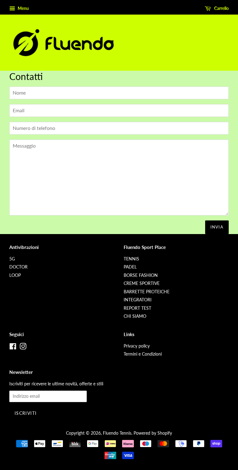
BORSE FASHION (141, 275)
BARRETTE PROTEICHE (147, 291)
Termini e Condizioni (143, 354)
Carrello (221, 8)
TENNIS (131, 258)
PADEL (130, 266)
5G (12, 258)
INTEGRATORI (138, 299)
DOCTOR (18, 266)
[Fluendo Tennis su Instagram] (23, 347)
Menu (23, 8)
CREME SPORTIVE (142, 283)
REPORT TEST (137, 308)
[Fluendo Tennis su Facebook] (12, 347)
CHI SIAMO (135, 316)
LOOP (15, 275)
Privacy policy (137, 346)
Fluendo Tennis (117, 433)
